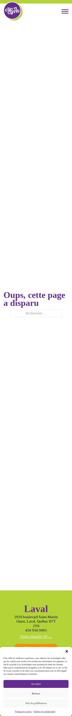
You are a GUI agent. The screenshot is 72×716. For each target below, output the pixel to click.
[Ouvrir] (65, 11)
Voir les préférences (36, 703)
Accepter (36, 683)
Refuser (36, 693)
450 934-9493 (36, 630)
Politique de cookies (23, 711)
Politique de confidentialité (44, 711)
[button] (67, 651)
